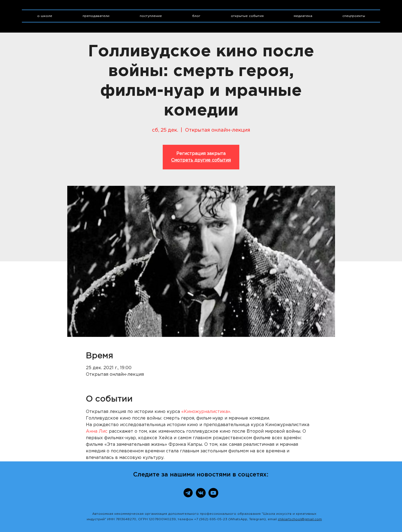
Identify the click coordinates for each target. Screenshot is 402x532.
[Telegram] (188, 493)
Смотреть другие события (201, 160)
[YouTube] (213, 493)
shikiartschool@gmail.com (300, 519)
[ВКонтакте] (201, 493)
